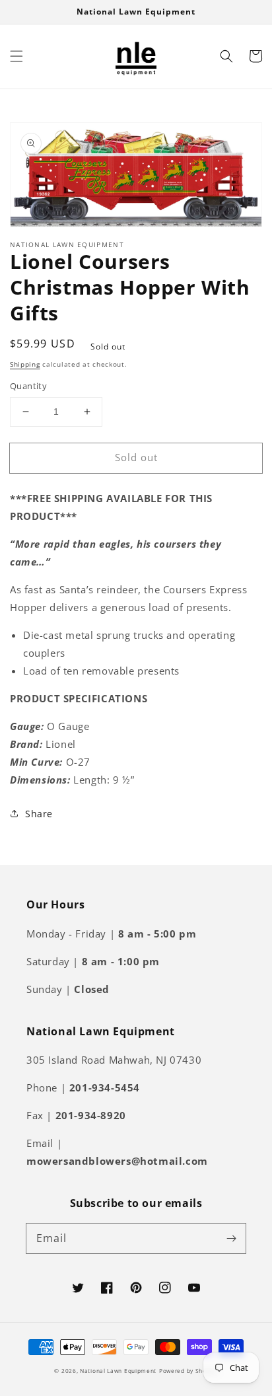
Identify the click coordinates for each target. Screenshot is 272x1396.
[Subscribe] (231, 1238)
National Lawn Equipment (118, 1370)
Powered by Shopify (188, 1370)
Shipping (25, 364)
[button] (16, 56)
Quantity (28, 386)
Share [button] (39, 813)
